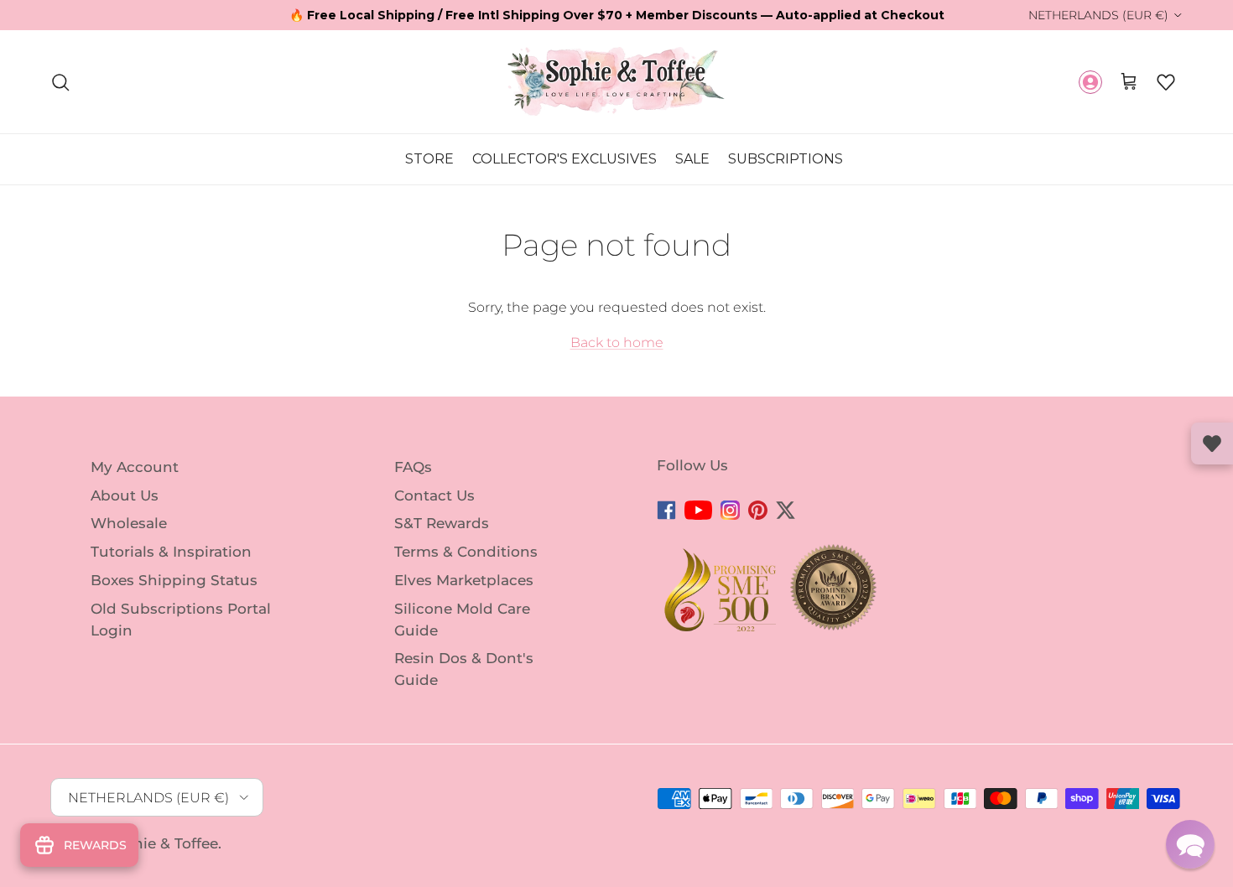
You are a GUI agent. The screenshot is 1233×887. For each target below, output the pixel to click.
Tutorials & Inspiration (171, 551)
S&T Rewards (441, 523)
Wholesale (129, 523)
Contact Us (434, 494)
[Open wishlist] (1212, 443)
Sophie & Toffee (161, 843)
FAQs (413, 467)
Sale (692, 159)
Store (429, 159)
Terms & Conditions (466, 551)
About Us (125, 494)
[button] (1166, 82)
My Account (135, 467)
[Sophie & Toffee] (616, 82)
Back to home (616, 342)
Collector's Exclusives (564, 159)
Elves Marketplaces (463, 580)
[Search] (60, 82)
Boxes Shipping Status (174, 580)
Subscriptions (785, 159)
